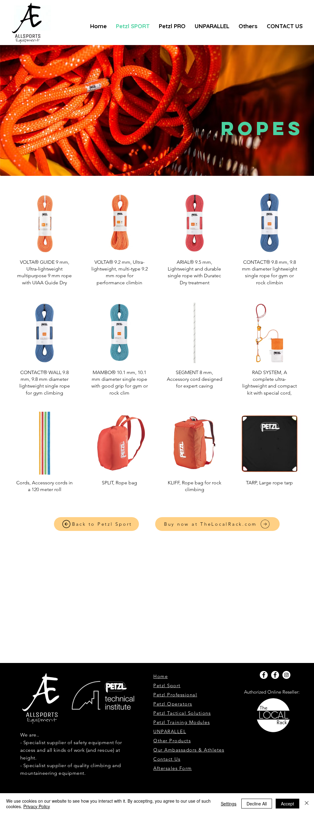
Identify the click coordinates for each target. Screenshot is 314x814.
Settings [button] (228, 804)
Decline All (257, 804)
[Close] (306, 803)
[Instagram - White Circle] (286, 675)
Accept (287, 804)
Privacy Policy (36, 806)
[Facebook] (264, 675)
